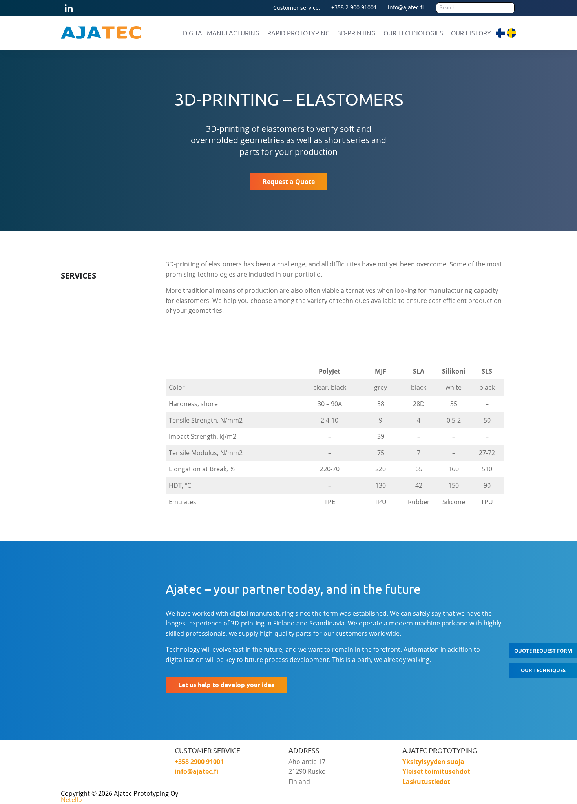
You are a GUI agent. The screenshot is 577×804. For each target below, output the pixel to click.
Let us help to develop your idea (226, 684)
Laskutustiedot (426, 781)
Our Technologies (413, 32)
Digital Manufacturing (221, 32)
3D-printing (357, 32)
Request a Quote (289, 181)
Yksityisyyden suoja (433, 761)
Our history (471, 32)
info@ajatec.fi (406, 7)
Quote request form (543, 650)
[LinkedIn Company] (111, 771)
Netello (71, 799)
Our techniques (543, 670)
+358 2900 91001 (199, 761)
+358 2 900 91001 (354, 7)
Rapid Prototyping (298, 32)
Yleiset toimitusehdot (436, 771)
